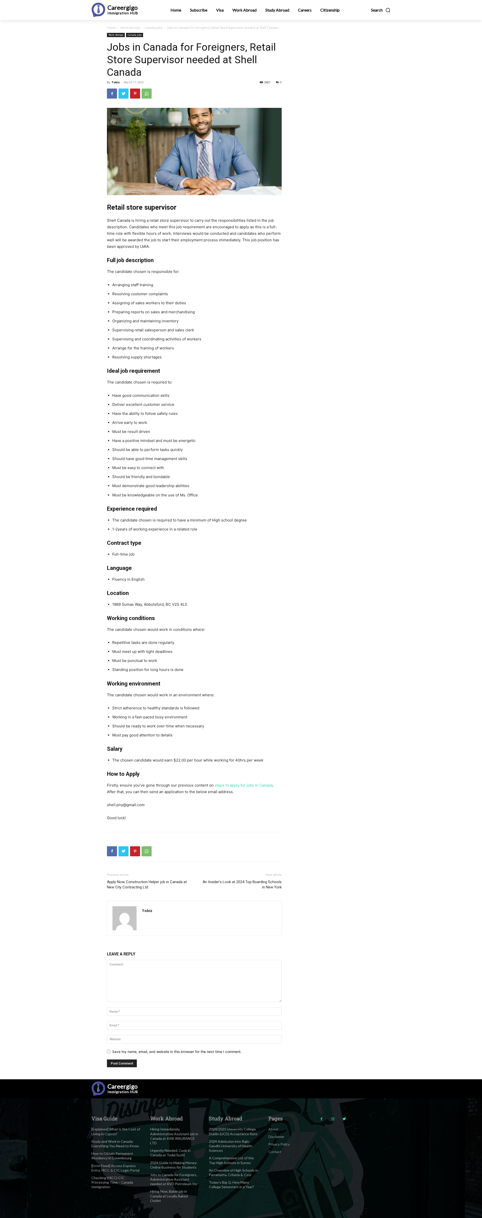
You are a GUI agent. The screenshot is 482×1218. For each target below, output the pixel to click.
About (273, 1129)
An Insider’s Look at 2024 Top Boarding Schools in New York (242, 884)
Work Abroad (130, 28)
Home (111, 28)
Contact (274, 1152)
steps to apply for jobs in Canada (244, 785)
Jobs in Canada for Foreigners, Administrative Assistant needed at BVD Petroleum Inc (173, 1179)
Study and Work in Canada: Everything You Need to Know (115, 1143)
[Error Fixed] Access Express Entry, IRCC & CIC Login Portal (115, 1168)
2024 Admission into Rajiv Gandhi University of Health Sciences (230, 1146)
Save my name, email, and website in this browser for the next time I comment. (177, 1051)
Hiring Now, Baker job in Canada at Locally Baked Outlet (169, 1195)
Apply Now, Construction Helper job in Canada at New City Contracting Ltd (147, 884)
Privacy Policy (279, 1144)
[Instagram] (332, 1119)
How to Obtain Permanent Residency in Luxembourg (112, 1155)
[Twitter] (123, 94)
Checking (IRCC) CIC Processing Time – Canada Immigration (112, 1182)
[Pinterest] (135, 94)
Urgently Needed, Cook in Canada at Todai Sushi (170, 1152)
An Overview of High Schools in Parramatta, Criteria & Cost (233, 1172)
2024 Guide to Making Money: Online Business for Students (173, 1165)
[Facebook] (112, 94)
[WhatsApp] (147, 94)
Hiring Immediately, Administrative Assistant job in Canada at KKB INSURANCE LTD (174, 1136)
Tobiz (115, 82)
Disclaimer (276, 1136)
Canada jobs (154, 28)
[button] (381, 10)
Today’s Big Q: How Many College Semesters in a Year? (231, 1184)
